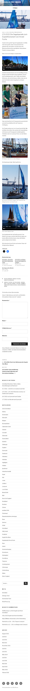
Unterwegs (5, 567)
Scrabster (4, 534)
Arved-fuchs (8, 282)
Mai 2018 (4, 663)
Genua (23, 282)
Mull (3, 495)
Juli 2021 (4, 648)
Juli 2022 (4, 636)
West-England (5, 576)
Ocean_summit (21, 283)
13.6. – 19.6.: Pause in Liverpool (16, 621)
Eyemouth (4, 450)
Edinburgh (4, 444)
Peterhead (4, 513)
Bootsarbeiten (5, 423)
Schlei (3, 525)
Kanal (3, 474)
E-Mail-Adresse (7, 328)
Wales (3, 573)
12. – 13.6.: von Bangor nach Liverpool (18, 624)
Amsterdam (5, 414)
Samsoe (4, 522)
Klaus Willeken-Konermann (9, 618)
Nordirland (4, 501)
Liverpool (4, 486)
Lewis (3, 480)
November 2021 (6, 645)
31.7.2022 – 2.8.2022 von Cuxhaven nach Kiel (13, 388)
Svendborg (5, 558)
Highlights (4, 462)
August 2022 (5, 633)
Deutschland (5, 438)
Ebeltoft (4, 441)
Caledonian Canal (6, 426)
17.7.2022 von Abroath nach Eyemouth (11, 399)
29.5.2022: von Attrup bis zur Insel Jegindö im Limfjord (20, 261)
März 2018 (5, 669)
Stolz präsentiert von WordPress (10, 687)
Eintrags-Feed (5, 595)
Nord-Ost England (6, 498)
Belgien (4, 420)
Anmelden (4, 592)
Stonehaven (5, 552)
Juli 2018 (4, 657)
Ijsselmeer (4, 468)
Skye (3, 543)
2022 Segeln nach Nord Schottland (13, 615)
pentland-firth (5, 510)
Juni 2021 (4, 651)
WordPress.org (6, 601)
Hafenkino (4, 456)
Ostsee (4, 507)
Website (4, 335)
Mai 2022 (4, 642)
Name (4, 320)
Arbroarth (4, 417)
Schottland (5, 528)
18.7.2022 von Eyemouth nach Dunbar (11, 396)
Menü (15, 8)
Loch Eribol (5, 489)
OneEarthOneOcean (10, 284)
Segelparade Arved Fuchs (12, 278)
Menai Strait (5, 492)
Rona (3, 519)
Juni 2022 (4, 639)
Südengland (5, 555)
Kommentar (6, 300)
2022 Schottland (6, 408)
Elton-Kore (16, 282)
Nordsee (4, 504)
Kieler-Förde (11, 283)
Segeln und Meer (11, 2)
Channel (4, 429)
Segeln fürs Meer (6, 537)
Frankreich (4, 453)
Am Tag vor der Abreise (8, 267)
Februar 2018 (5, 672)
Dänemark (4, 435)
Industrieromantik (6, 471)
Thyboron (4, 561)
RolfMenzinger (17, 32)
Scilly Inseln (5, 531)
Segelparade (21, 284)
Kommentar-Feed (6, 598)
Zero (5, 286)
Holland (4, 465)
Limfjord (4, 483)
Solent (3, 546)
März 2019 (5, 654)
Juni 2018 (4, 660)
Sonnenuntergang (6, 549)
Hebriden (4, 459)
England (4, 447)
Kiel (5, 283)
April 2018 (4, 666)
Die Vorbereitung (21, 618)
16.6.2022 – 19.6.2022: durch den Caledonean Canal (7, 261)
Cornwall (4, 432)
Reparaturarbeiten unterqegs (9, 516)
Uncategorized (9, 280)
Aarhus (4, 411)
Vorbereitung (5, 570)
